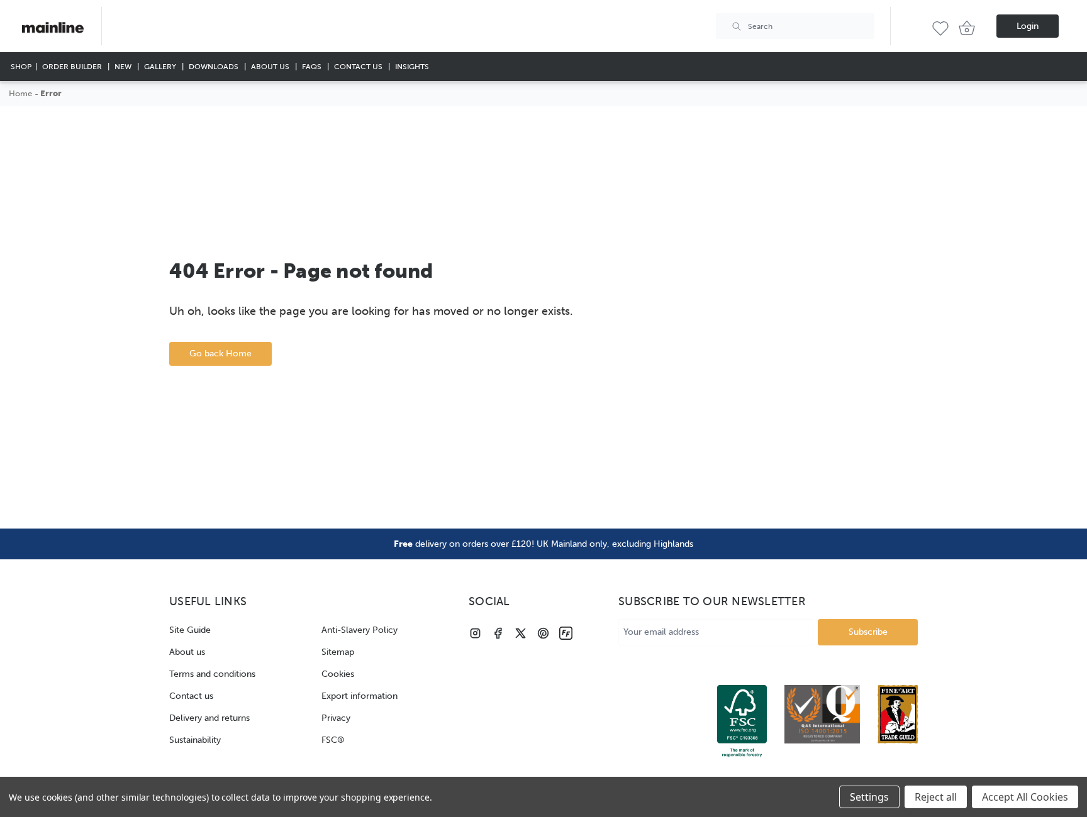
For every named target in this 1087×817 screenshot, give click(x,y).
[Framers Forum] (565, 633)
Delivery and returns (209, 718)
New (123, 66)
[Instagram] (475, 633)
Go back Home (220, 353)
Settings (869, 797)
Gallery (161, 66)
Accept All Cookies (1025, 797)
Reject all (936, 797)
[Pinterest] (543, 633)
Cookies (337, 674)
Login (1028, 26)
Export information (359, 696)
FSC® (333, 740)
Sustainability (195, 740)
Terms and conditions (212, 674)
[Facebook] (497, 633)
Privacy (335, 718)
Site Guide (190, 630)
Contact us (191, 696)
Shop (21, 66)
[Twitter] (520, 633)
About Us (271, 66)
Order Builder (73, 66)
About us (187, 652)
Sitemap (337, 652)
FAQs (312, 66)
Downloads (214, 66)
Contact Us (359, 66)
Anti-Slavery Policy (359, 630)
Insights (412, 66)
